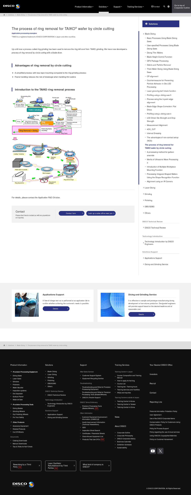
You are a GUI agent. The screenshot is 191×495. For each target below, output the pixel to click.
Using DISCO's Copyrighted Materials (163, 435)
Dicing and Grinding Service (156, 264)
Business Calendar (124, 441)
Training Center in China (126, 407)
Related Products (19, 429)
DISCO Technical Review (155, 227)
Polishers (16, 384)
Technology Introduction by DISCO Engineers (159, 242)
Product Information (83, 6)
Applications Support (153, 258)
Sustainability (122, 447)
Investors (153, 374)
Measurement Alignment (157, 125)
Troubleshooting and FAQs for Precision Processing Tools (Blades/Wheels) (96, 393)
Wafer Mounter (18, 387)
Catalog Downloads (20, 440)
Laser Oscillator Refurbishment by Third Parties (58, 465)
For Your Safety (18, 417)
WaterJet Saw (18, 399)
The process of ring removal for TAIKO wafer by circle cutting (47, 15)
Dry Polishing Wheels (20, 414)
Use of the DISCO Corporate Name (162, 418)
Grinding (148, 194)
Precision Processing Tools (23, 404)
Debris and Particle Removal (159, 65)
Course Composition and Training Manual (129, 376)
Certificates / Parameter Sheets (93, 433)
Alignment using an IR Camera (160, 181)
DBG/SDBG (149, 206)
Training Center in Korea (126, 401)
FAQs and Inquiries (124, 392)
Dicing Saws (17, 375)
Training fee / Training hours (127, 386)
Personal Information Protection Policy (163, 411)
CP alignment (152, 76)
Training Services (134, 6)
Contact (155, 6)
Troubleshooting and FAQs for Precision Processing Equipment (96, 388)
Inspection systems (19, 390)
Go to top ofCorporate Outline (182, 6)
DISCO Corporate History (126, 438)
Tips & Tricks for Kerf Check (22, 446)
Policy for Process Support (159, 428)
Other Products (18, 422)
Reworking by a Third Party (22, 465)
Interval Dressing (154, 133)
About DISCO (120, 426)
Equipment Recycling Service (93, 378)
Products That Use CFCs (91, 439)
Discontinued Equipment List (92, 436)
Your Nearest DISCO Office (161, 365)
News (117, 417)
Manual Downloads (20, 443)
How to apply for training (126, 380)
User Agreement (156, 415)
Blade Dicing (21, 15)
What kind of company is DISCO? (93, 465)
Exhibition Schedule (124, 444)
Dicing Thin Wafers (155, 52)
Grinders (16, 381)
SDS (84, 427)
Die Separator (18, 393)
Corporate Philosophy (125, 435)
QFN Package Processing (158, 61)
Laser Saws (17, 378)
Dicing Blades (18, 408)
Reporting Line (156, 402)
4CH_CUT (151, 129)
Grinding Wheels (19, 411)
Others (147, 213)
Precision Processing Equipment (25, 372)
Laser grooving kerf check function (161, 91)
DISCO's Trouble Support (91, 397)
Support (117, 6)
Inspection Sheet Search (91, 430)
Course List (121, 383)
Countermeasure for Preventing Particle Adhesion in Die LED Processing (160, 83)
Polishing (148, 200)
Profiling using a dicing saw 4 (159, 113)
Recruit (153, 383)
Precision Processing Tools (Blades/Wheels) (92, 407)
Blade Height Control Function (159, 56)
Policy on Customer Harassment (161, 439)
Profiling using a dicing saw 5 (159, 95)
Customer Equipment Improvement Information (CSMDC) (94, 418)
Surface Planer (18, 396)
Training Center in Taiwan (126, 404)
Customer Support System (91, 375)
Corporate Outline (123, 432)
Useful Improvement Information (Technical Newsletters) (93, 423)
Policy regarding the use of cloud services (165, 432)
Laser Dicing (150, 187)
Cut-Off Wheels (18, 432)
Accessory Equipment (20, 426)
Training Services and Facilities (128, 389)
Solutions (103, 6)
